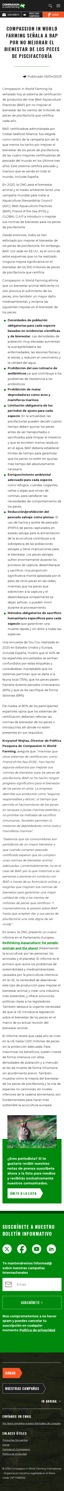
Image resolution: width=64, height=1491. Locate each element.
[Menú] (58, 6)
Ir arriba (49, 1401)
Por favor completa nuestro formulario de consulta (31, 1423)
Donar (6, 1444)
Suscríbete (30, 1302)
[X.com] (7, 1249)
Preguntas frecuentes (15, 1440)
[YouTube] (36, 1249)
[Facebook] (21, 1249)
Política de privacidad (14, 1454)
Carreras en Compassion (16, 1449)
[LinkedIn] (51, 1249)
